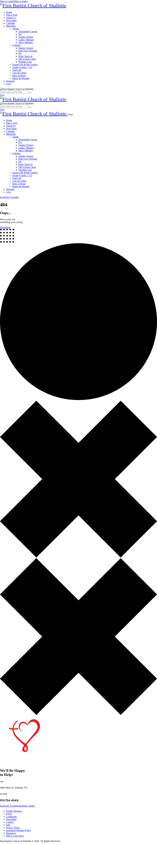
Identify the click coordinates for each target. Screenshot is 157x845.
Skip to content (7, 1)
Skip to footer (21, 1)
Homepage (5, 227)
